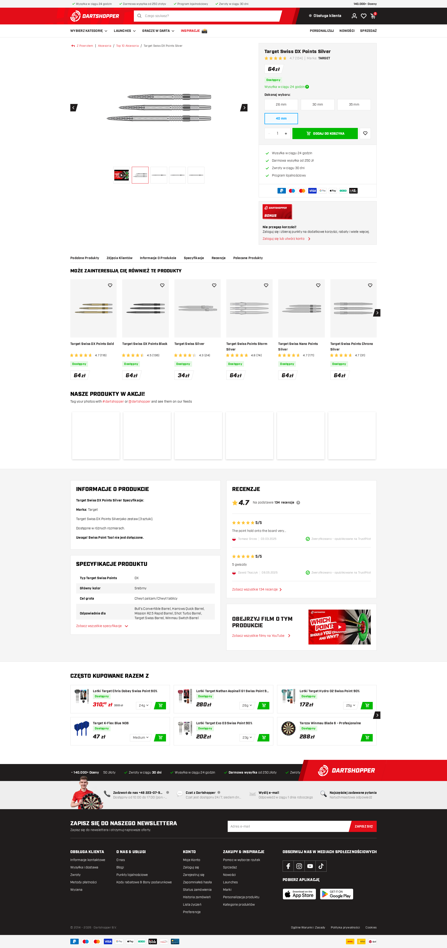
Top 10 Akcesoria (127, 45)
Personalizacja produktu (241, 897)
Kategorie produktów (239, 905)
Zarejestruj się (194, 875)
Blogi (120, 867)
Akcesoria (104, 45)
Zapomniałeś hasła (197, 882)
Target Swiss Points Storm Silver (246, 347)
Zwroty (75, 875)
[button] (96, 435)
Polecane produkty (248, 258)
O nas (120, 860)
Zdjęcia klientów (119, 258)
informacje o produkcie (158, 258)
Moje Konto (191, 860)
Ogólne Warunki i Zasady (308, 927)
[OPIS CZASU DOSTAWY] (307, 87)
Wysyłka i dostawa (84, 867)
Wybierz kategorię (86, 31)
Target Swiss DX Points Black (144, 344)
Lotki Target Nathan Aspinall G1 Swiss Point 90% (231, 691)
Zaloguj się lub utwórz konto (284, 239)
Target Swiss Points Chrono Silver (351, 347)
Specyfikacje (194, 258)
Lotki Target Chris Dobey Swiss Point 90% (125, 691)
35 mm (354, 105)
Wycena (76, 890)
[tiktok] (321, 866)
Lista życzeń (192, 905)
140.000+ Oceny (365, 4)
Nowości (229, 875)
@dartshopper (139, 402)
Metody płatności (83, 882)
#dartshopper (113, 402)
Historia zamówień (197, 897)
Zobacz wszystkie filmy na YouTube (258, 636)
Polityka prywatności (345, 927)
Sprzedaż (230, 867)
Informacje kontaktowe (87, 860)
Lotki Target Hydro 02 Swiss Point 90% (330, 691)
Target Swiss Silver (189, 344)
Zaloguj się (191, 867)
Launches (122, 31)
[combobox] (209, 16)
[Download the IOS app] (299, 894)
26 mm (281, 105)
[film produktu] (339, 627)
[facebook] (288, 866)
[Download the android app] (336, 894)
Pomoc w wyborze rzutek (241, 860)
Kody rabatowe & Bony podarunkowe (144, 882)
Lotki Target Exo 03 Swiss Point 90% (224, 723)
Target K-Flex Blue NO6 (111, 723)
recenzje (219, 258)
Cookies (371, 927)
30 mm (317, 105)
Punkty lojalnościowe (132, 875)
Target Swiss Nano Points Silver (298, 347)
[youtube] (310, 866)
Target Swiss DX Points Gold (92, 344)
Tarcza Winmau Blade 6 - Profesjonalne (330, 723)
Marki (227, 890)
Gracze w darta (156, 31)
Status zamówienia (197, 890)
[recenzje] (298, 502)
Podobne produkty (84, 258)
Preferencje (192, 912)
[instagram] (299, 866)
